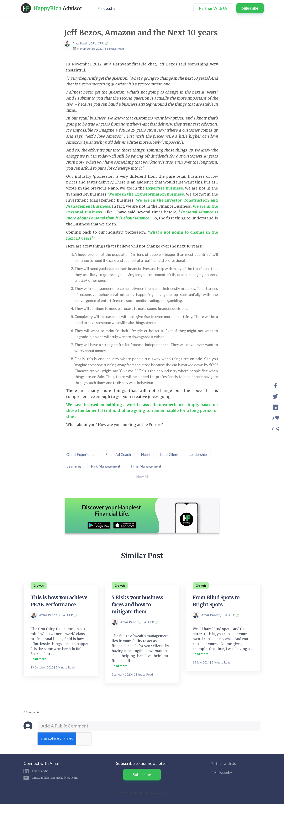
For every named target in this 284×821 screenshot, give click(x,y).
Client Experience (80, 454)
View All (142, 476)
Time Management (145, 466)
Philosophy (106, 8)
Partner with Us (223, 763)
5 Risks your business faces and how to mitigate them (137, 604)
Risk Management (105, 466)
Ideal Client (169, 454)
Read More (38, 659)
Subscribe (250, 8)
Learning (73, 466)
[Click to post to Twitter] (275, 395)
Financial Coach (118, 454)
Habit (145, 454)
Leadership (198, 454)
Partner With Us (213, 8)
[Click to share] (275, 385)
